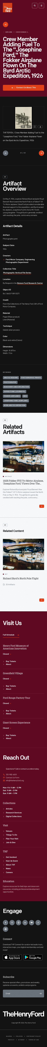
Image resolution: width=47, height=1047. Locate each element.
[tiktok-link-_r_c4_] (38, 922)
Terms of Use (33, 1040)
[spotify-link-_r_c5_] (5, 929)
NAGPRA (9, 1036)
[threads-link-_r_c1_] (18, 922)
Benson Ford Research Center (30, 283)
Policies (19, 1036)
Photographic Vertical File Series (17, 273)
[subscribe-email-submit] (40, 993)
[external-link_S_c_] (23, 780)
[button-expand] (39, 542)
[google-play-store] (33, 957)
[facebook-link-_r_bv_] (5, 922)
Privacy (11, 1040)
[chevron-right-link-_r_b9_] (41, 600)
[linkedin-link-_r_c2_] (25, 922)
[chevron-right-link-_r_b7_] (41, 506)
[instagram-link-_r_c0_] (12, 922)
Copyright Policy (34, 1036)
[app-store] (12, 957)
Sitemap (21, 1040)
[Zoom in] (23, 126)
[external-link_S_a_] (23, 774)
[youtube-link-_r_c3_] (31, 922)
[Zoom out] (28, 126)
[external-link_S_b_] (23, 777)
